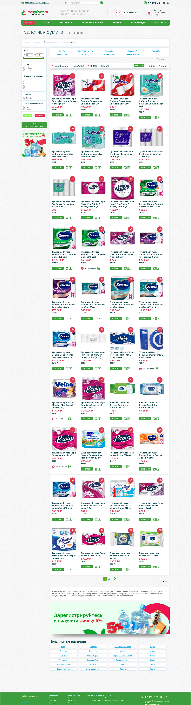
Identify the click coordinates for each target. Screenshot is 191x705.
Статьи (70, 698)
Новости (52, 700)
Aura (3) (62, 51)
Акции (46, 23)
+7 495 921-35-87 (159, 2)
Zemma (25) (109, 55)
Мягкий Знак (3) (132, 55)
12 (26, 86)
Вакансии (52, 703)
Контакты (160, 23)
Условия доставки (94, 700)
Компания (66, 23)
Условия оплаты (93, 698)
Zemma (28, 70)
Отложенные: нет (131, 12)
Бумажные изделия (68, 42)
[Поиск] (101, 2)
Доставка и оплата (92, 23)
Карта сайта (25, 702)
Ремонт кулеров (111, 698)
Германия (29, 107)
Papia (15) (156, 51)
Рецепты (71, 700)
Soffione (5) (62, 55)
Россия (28, 109)
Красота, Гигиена (50, 42)
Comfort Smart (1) (85, 51)
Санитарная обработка (114, 700)
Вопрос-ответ (73, 703)
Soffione (29, 68)
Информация (138, 23)
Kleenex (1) (132, 51)
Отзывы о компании (57, 698)
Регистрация (44, 3)
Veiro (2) (85, 55)
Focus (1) (109, 51)
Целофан (29, 98)
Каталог (29, 23)
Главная (27, 42)
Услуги (117, 23)
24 (26, 88)
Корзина (157, 10)
